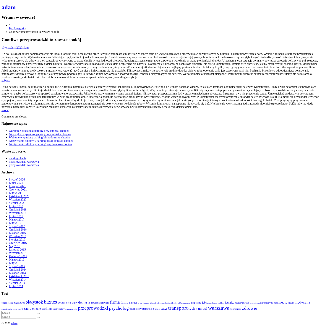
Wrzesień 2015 (17, 252)
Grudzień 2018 (18, 209)
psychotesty (135, 308)
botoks (62, 302)
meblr (291, 302)
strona (5, 110)
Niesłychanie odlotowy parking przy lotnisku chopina (40, 144)
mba (276, 303)
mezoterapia (6, 309)
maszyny (268, 302)
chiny (74, 302)
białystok (34, 302)
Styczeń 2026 (17, 179)
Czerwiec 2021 (18, 189)
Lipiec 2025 (16, 182)
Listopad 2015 (17, 249)
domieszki (95, 303)
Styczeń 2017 (17, 226)
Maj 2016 (14, 246)
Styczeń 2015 (17, 266)
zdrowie (249, 308)
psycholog (119, 308)
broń (68, 302)
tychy (192, 308)
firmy (124, 302)
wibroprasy (235, 309)
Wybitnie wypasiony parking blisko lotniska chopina (39, 137)
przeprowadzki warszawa (24, 161)
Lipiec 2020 (16, 206)
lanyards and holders (215, 303)
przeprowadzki (93, 308)
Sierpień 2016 (17, 239)
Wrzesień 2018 (17, 212)
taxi (163, 308)
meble (282, 302)
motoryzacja (22, 308)
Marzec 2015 (16, 259)
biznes (50, 302)
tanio (157, 309)
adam (8, 7)
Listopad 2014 (17, 272)
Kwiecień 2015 (18, 256)
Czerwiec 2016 (18, 242)
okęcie (36, 308)
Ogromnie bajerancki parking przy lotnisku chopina (39, 130)
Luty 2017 (15, 222)
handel (133, 302)
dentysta (84, 302)
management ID (257, 303)
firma (115, 301)
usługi (202, 308)
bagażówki (19, 302)
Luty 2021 (15, 192)
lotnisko (229, 302)
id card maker (144, 303)
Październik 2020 (19, 196)
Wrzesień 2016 (17, 236)
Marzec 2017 (16, 219)
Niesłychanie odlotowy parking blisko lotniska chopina (41, 140)
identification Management (178, 303)
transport (178, 308)
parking (47, 308)
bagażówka (7, 303)
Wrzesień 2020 (17, 199)
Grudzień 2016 (18, 229)
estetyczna (104, 303)
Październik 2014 (19, 276)
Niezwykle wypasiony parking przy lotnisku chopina (40, 134)
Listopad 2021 (17, 186)
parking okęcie (17, 158)
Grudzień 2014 (18, 269)
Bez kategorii (17, 28)
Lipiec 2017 (16, 216)
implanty (196, 302)
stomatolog (148, 308)
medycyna (302, 302)
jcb (204, 302)
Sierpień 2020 (17, 202)
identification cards (158, 303)
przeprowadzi (71, 309)
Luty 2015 (15, 262)
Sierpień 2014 (17, 282)
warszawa (218, 308)
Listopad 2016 (17, 232)
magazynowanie (242, 303)
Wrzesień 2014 (17, 279)
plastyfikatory (59, 309)
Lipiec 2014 (16, 286)
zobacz (5, 80)
